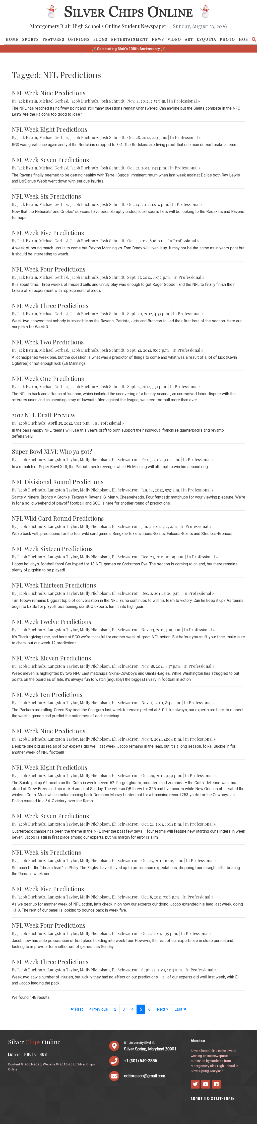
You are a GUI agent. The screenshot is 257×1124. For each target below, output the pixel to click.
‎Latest (15, 1054)
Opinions (79, 39)
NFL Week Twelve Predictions (51, 621)
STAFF (216, 1098)
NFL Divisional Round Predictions (57, 482)
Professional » (187, 101)
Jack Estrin (27, 101)
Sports (30, 39)
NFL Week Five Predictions (48, 233)
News (158, 39)
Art (189, 39)
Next (161, 1009)
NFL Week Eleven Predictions (51, 658)
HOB (243, 39)
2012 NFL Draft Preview (43, 415)
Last (178, 1009)
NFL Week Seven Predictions (50, 160)
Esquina (206, 39)
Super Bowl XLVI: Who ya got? (52, 451)
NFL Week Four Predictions (48, 269)
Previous (99, 1009)
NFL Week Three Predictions (50, 305)
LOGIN (229, 1098)
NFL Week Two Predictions (48, 342)
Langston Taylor (62, 459)
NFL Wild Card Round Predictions (58, 518)
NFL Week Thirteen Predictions (54, 585)
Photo (227, 39)
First (78, 1009)
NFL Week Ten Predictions (47, 694)
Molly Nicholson (95, 459)
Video (174, 39)
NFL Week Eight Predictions (49, 129)
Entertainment (129, 39)
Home (12, 39)
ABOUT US (200, 1098)
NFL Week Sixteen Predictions (52, 549)
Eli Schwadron (125, 459)
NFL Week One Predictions (48, 378)
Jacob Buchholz (84, 101)
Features (54, 39)
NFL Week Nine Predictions (48, 93)
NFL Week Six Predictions (46, 196)
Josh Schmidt (112, 101)
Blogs (100, 39)
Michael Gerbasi (53, 101)
